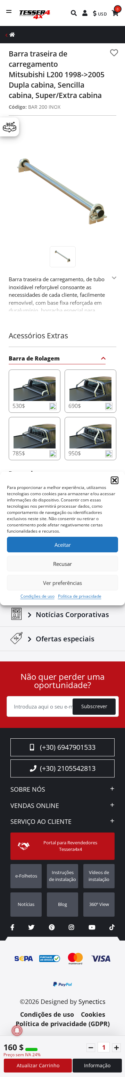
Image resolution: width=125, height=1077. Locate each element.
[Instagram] (71, 927)
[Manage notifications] (17, 1030)
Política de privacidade (79, 596)
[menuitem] (74, 13)
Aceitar (63, 544)
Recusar (62, 563)
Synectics (92, 1001)
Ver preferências (62, 582)
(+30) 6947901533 (67, 747)
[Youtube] (92, 927)
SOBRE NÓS (27, 789)
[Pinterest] (52, 927)
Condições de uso (37, 596)
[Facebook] (12, 927)
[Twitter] (31, 927)
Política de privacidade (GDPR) (63, 1024)
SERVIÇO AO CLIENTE (41, 822)
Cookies (93, 1014)
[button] (114, 480)
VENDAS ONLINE (34, 806)
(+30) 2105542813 (67, 768)
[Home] (12, 34)
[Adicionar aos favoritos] (114, 53)
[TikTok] (112, 927)
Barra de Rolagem (34, 359)
